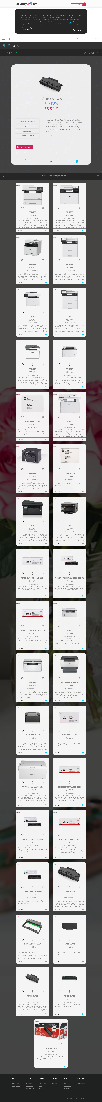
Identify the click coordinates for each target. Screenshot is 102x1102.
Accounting (67, 1088)
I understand (26, 29)
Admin (65, 1083)
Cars (53, 1081)
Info (65, 1081)
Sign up (81, 2)
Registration (15, 1081)
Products (41, 1090)
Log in (76, 2)
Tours (40, 1086)
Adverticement (67, 1086)
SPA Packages (42, 1083)
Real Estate (54, 1083)
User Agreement (16, 1086)
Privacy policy (15, 1083)
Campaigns (41, 1081)
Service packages (30, 1088)
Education (41, 1088)
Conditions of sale (81, 1083)
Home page (79, 1081)
